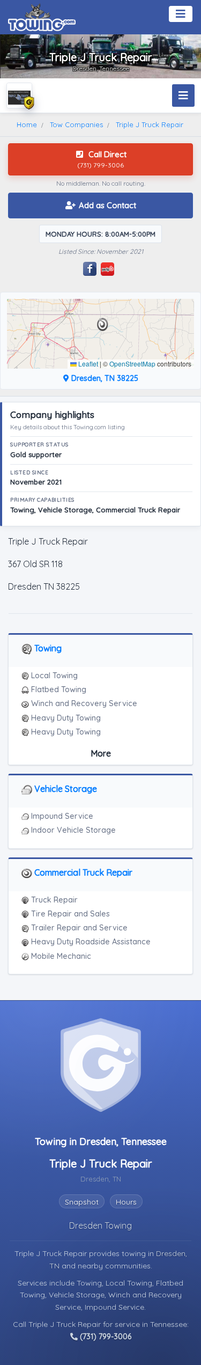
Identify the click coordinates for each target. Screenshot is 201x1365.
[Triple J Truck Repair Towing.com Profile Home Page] (19, 95)
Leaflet (87, 363)
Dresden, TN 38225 (103, 378)
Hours (126, 1202)
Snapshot (82, 1202)
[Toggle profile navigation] (183, 95)
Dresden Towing (100, 1225)
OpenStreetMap (132, 363)
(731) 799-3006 (104, 1336)
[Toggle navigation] (180, 14)
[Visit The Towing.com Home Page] (42, 16)
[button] (102, 324)
